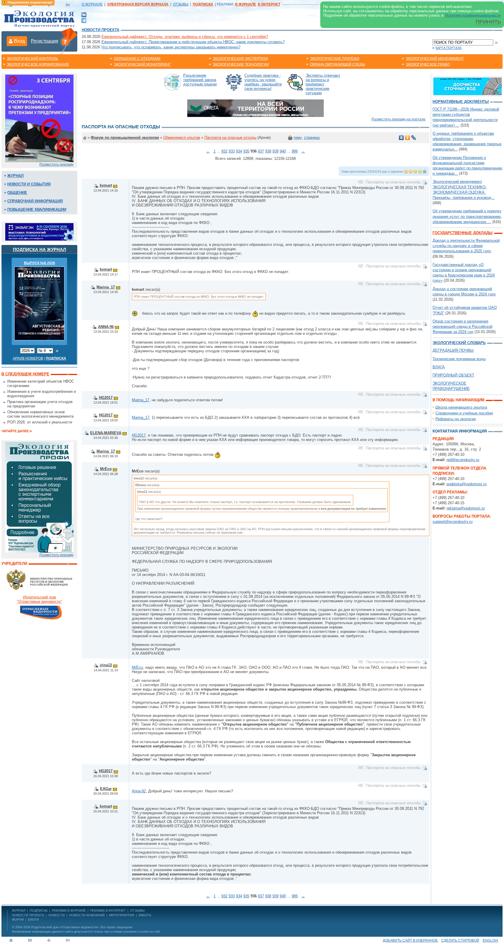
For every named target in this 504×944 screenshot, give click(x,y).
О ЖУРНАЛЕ (92, 4)
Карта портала (448, 48)
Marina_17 (106, 287)
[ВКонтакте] (84, 14)
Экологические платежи (334, 59)
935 (246, 151)
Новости (56, 915)
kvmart (106, 185)
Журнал (15, 176)
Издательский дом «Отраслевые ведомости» (65, 927)
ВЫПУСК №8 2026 (39, 263)
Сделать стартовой (460, 940)
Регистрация (44, 40)
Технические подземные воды (459, 359)
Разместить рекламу (56, 164)
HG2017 (106, 397)
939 (275, 151)
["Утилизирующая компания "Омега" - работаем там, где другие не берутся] (255, 108)
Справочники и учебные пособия (464, 413)
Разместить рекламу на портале (399, 119)
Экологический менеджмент (435, 59)
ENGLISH (490, 940)
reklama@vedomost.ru (466, 508)
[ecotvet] (39, 497)
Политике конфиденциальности (473, 15)
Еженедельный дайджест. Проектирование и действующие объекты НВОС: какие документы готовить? (193, 42)
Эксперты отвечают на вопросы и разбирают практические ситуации (323, 84)
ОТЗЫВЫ (180, 4)
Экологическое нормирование (38, 64)
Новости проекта (100, 30)
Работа (145, 915)
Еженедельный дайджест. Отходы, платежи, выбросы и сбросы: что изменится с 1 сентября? (185, 36)
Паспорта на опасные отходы (230, 137)
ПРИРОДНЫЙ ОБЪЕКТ (453, 375)
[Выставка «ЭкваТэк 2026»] (39, 231)
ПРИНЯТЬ (488, 22)
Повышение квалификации (36, 209)
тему (297, 137)
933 (232, 151)
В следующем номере (25, 374)
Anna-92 (139, 791)
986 (295, 151)
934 (239, 151)
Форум (18, 919)
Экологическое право (428, 64)
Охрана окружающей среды (337, 64)
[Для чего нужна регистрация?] (65, 41)
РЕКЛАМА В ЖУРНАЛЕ (69, 910)
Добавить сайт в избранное (410, 940)
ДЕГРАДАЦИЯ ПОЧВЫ (453, 350)
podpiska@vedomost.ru (467, 484)
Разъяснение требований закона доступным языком (200, 79)
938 (268, 151)
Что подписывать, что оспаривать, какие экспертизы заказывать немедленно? (170, 47)
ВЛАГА (439, 367)
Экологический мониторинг (142, 64)
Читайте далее (15, 431)
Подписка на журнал (39, 249)
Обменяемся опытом (181, 137)
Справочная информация (35, 201)
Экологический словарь (459, 343)
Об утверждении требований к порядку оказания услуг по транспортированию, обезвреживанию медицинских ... (467, 216)
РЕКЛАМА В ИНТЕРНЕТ (108, 910)
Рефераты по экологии (455, 419)
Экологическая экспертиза (240, 59)
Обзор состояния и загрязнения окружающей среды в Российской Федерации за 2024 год (462, 326)
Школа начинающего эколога (461, 407)
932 (224, 151)
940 (283, 151)
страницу (312, 137)
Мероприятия (121, 915)
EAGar (106, 789)
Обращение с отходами (137, 59)
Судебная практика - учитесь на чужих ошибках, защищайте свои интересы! (263, 82)
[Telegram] (83, 20)
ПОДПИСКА (39, 910)
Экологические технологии (241, 64)
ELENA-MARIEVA (105, 433)
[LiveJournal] (414, 137)
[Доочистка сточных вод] (467, 86)
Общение (17, 192)
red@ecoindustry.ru (463, 460)
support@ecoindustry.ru (453, 521)
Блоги (33, 919)
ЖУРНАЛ (18, 910)
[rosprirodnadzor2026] (39, 118)
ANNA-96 (106, 327)
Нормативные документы (461, 101)
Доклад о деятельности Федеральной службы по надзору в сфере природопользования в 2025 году (466, 245)
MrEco (106, 469)
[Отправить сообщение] (115, 185)
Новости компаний (87, 915)
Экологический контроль (32, 59)
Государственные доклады (463, 233)
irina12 (106, 665)
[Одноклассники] (408, 137)
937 (261, 151)
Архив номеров (28, 358)
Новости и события (28, 184)
